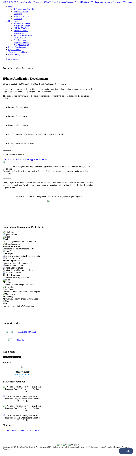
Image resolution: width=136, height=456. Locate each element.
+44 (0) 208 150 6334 (26, 332)
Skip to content (12, 59)
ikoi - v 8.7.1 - (9, 159)
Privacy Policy (33, 430)
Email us (21, 340)
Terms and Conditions (15, 430)
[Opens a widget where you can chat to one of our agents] (126, 451)
